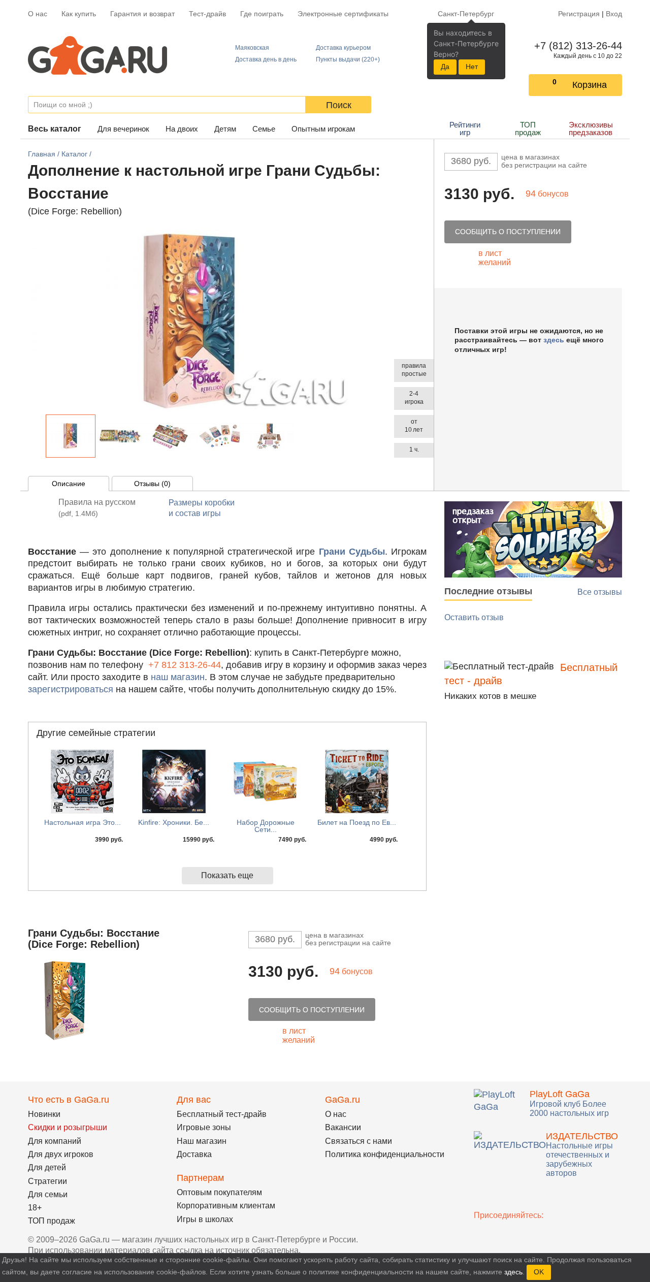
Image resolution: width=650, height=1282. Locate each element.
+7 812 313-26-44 (184, 665)
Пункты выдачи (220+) (348, 59)
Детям (225, 128)
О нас (37, 14)
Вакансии (343, 1127)
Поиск (338, 105)
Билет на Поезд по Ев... (356, 822)
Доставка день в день (266, 59)
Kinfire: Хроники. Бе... (173, 822)
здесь (553, 340)
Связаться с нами (358, 1141)
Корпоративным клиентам (226, 1205)
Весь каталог (54, 128)
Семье (263, 128)
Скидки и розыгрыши (67, 1127)
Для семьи (48, 1194)
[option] (70, 436)
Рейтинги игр (464, 128)
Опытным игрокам (323, 128)
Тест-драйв (207, 14)
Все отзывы (599, 592)
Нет (472, 66)
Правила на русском (97, 508)
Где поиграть (261, 14)
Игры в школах (205, 1219)
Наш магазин (201, 1141)
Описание (68, 483)
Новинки (44, 1114)
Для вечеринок (123, 128)
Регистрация (579, 14)
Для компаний (54, 1141)
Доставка (194, 1154)
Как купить (78, 14)
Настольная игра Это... (82, 822)
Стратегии (47, 1181)
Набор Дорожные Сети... (266, 826)
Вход (614, 14)
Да (445, 66)
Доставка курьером (343, 47)
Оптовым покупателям (219, 1192)
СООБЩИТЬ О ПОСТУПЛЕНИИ (508, 232)
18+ (35, 1207)
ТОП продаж (528, 128)
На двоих (182, 128)
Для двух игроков (60, 1154)
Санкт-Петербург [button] (466, 14)
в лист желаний (494, 258)
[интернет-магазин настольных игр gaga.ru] (97, 54)
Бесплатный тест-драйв (222, 1114)
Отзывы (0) (152, 483)
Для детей (47, 1167)
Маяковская (252, 47)
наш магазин (178, 677)
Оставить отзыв (474, 617)
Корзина (589, 85)
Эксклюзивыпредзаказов (591, 128)
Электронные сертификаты (343, 14)
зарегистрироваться (70, 689)
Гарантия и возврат (142, 14)
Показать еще (227, 875)
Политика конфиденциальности (384, 1154)
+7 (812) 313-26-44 (576, 45)
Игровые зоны (204, 1127)
